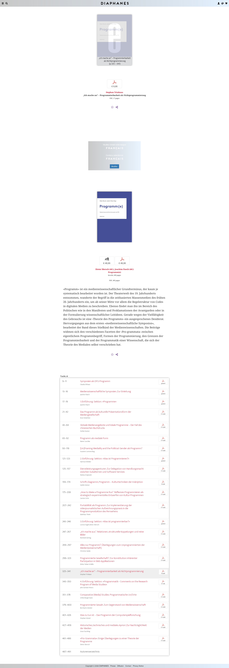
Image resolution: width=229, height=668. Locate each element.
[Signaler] (112, 107)
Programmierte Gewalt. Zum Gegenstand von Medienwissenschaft (113, 605)
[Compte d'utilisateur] (219, 3)
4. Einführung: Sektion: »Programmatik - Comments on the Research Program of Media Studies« (114, 583)
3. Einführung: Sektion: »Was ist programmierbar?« (105, 521)
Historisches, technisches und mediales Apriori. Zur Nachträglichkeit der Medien (113, 626)
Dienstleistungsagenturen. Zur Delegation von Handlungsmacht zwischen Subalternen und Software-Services (112, 470)
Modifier (114, 166)
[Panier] (226, 3)
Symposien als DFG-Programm (95, 381)
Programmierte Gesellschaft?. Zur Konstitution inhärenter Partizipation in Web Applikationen (108, 559)
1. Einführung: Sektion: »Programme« (98, 401)
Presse (113, 666)
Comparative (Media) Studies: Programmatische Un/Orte (108, 595)
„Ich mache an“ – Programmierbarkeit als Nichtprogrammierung (112, 571)
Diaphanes (114, 3)
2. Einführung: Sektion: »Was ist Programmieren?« (104, 459)
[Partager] (117, 107)
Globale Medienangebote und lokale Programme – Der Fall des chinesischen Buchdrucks (111, 426)
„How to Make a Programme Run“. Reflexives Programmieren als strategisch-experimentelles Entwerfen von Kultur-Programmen (112, 493)
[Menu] (3, 3)
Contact (128, 666)
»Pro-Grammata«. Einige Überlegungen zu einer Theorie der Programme (109, 639)
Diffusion (120, 666)
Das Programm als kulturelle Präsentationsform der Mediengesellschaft (105, 413)
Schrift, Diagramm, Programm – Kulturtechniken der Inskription (111, 482)
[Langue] (222, 3)
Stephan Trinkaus (114, 92)
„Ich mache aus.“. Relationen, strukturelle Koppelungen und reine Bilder (112, 533)
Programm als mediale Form (94, 438)
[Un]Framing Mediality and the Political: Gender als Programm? (111, 448)
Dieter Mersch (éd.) (104, 269)
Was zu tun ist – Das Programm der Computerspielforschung (110, 615)
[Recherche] (6, 3)
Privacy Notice (138, 666)
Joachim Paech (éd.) (124, 269)
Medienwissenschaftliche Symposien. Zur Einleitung (105, 391)
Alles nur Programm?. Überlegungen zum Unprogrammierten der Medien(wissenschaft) (112, 546)
